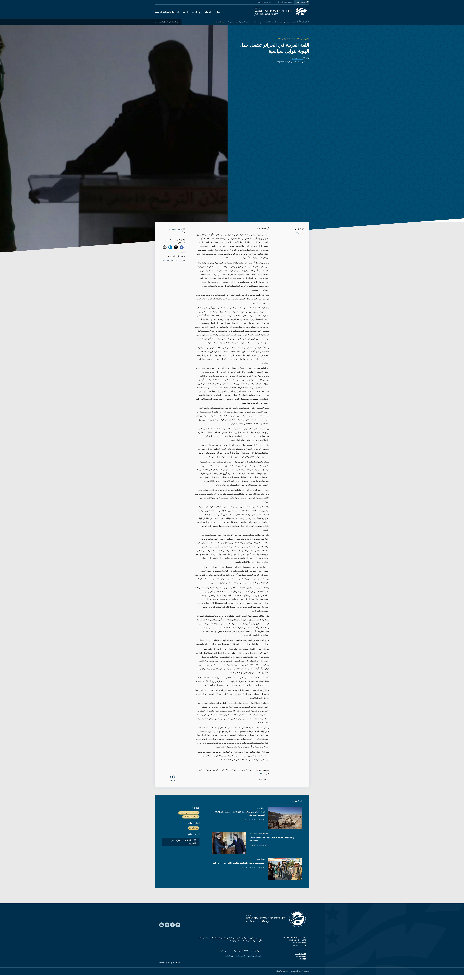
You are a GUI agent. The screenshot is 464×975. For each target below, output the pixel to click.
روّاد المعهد (229, 956)
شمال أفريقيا (193, 828)
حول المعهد (196, 12)
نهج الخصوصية (295, 971)
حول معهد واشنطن (254, 956)
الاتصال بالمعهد (300, 954)
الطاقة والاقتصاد (270, 22)
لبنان (248, 22)
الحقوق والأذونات (282, 971)
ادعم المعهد (240, 956)
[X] (176, 247)
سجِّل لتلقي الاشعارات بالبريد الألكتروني (183, 841)
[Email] (165, 247)
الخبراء (208, 12)
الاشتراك (302, 959)
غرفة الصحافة (301, 956)
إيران (254, 22)
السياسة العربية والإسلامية (189, 813)
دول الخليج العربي (236, 22)
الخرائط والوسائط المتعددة (167, 12)
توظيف (306, 971)
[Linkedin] (170, 247)
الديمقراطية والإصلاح (191, 817)
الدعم (185, 12)
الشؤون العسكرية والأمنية (288, 22)
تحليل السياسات (302, 39)
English (280, 62)
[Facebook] (182, 247)
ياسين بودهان (297, 57)
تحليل (217, 12)
